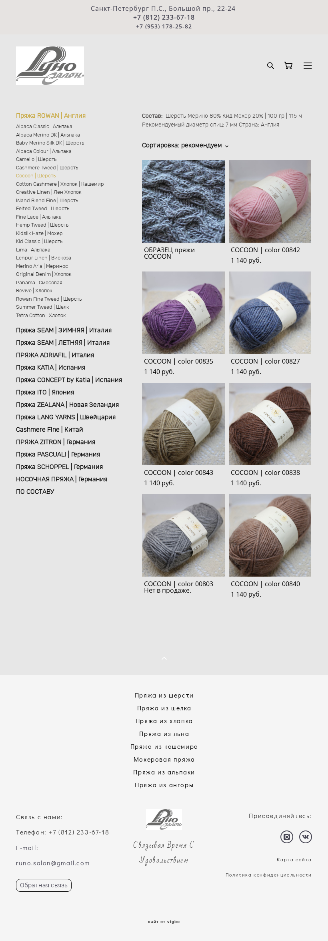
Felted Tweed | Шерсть (42, 208)
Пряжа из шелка (164, 708)
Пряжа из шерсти (164, 695)
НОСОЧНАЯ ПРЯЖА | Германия (61, 479)
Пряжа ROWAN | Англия (51, 116)
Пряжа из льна (164, 733)
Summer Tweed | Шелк (42, 307)
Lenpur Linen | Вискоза (43, 258)
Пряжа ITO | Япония (45, 392)
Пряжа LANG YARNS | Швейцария (66, 417)
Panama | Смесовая (39, 283)
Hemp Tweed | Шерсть (42, 225)
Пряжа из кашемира (164, 746)
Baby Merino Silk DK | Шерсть (50, 143)
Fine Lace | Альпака (39, 217)
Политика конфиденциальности (269, 874)
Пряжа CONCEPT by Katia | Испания (69, 380)
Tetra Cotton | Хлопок (41, 315)
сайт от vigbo (164, 922)
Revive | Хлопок (34, 291)
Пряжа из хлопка (164, 720)
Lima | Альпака (33, 250)
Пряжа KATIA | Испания (50, 367)
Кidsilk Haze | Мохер (39, 233)
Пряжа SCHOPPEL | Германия (59, 467)
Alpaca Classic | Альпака (44, 126)
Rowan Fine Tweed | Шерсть (49, 299)
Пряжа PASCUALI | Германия (58, 454)
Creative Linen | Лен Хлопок (49, 192)
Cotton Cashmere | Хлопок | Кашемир (60, 184)
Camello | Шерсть (36, 159)
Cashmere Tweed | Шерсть (47, 168)
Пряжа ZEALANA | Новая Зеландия (67, 405)
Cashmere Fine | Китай (49, 429)
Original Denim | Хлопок (44, 274)
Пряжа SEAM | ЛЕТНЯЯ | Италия (63, 343)
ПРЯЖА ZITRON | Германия (55, 442)
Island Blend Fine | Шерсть (47, 200)
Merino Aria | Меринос (42, 266)
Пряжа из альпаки (164, 772)
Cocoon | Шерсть (36, 176)
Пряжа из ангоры (164, 784)
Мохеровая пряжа (164, 759)
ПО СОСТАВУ (35, 492)
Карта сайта (294, 859)
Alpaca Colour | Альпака (44, 151)
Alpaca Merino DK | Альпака (48, 135)
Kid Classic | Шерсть (39, 241)
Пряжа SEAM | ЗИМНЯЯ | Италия (64, 330)
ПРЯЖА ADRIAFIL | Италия (55, 355)
